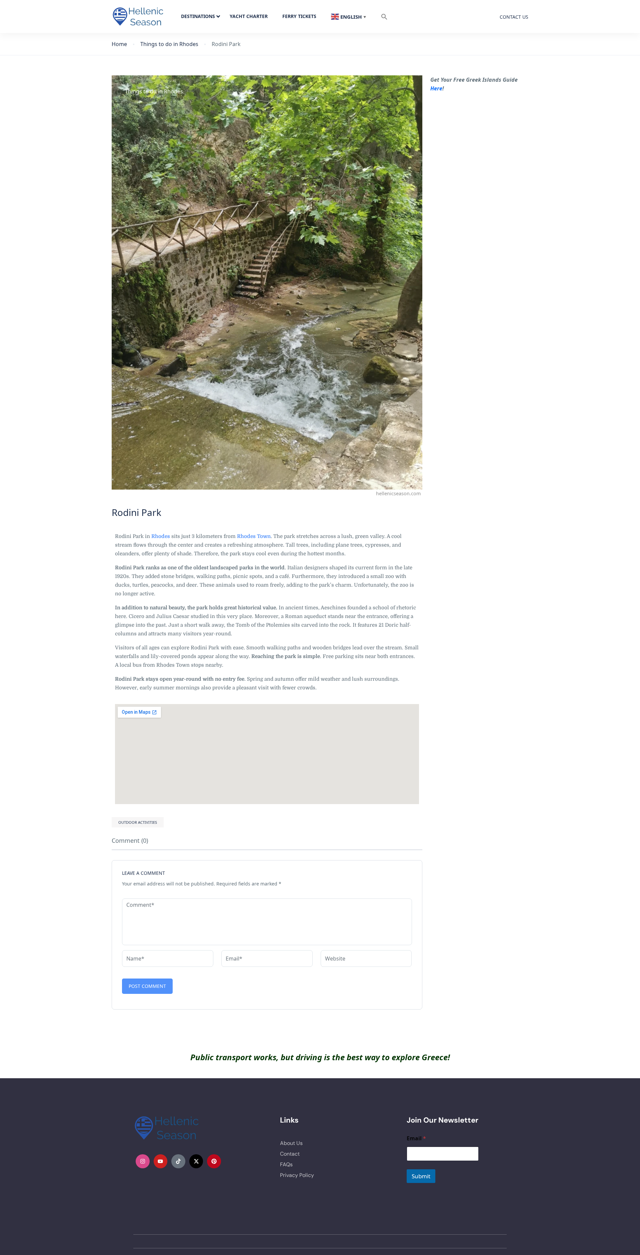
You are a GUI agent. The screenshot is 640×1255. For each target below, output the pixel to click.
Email (416, 1138)
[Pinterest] (214, 1161)
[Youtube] (161, 1161)
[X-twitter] (196, 1161)
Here (436, 88)
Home (119, 44)
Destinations (198, 16)
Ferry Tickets (299, 16)
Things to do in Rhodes (169, 44)
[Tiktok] (178, 1161)
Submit (421, 1176)
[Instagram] (143, 1161)
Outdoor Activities (137, 822)
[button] (384, 16)
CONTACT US (514, 17)
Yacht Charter (249, 16)
